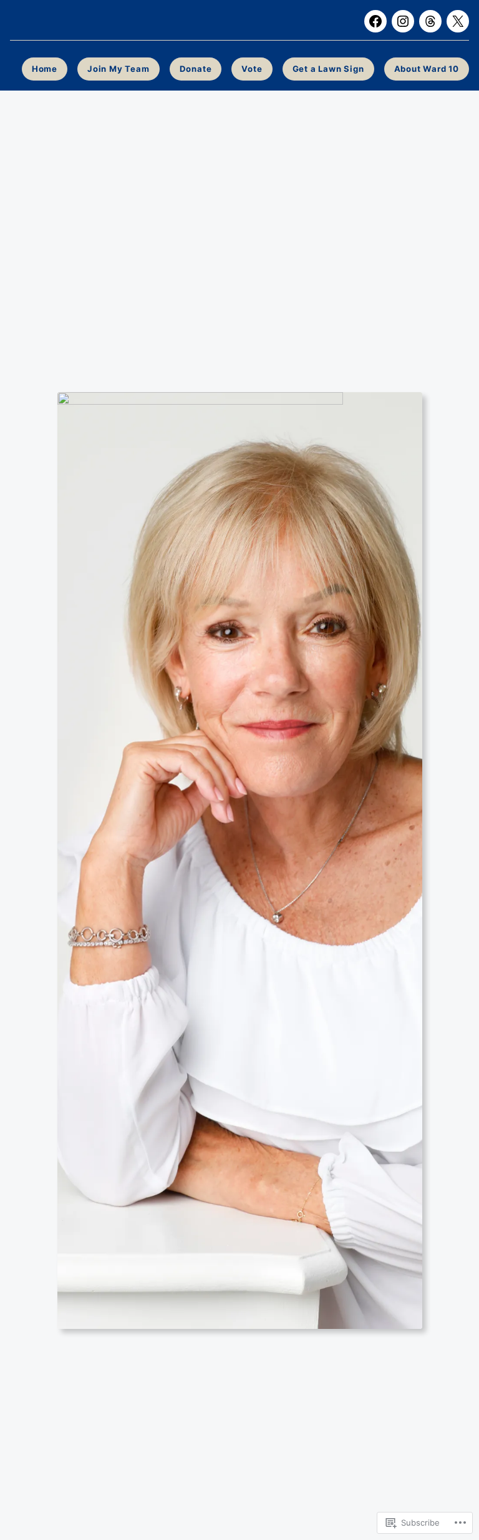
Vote (251, 69)
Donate (196, 69)
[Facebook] (375, 21)
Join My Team (118, 69)
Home (44, 69)
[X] (458, 21)
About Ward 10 (426, 69)
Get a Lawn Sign (328, 69)
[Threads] (430, 21)
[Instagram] (403, 21)
